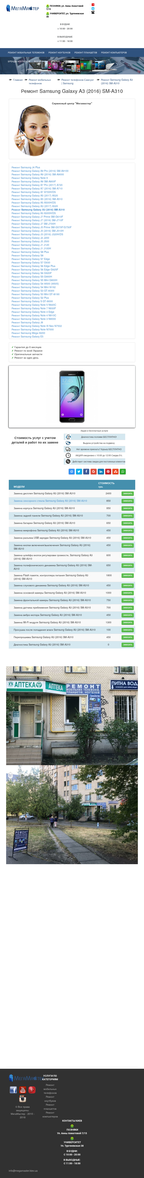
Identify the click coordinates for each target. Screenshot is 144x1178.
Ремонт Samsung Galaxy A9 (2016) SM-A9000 (38, 174)
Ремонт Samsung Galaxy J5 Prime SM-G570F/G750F (42, 227)
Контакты (69, 61)
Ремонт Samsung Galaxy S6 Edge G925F (35, 269)
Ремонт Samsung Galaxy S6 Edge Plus (33, 266)
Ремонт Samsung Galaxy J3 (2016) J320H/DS (37, 234)
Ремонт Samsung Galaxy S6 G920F (32, 273)
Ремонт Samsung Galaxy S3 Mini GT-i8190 (36, 294)
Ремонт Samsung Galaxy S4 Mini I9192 (34, 287)
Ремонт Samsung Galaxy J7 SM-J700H (33, 223)
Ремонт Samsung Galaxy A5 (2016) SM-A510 (37, 199)
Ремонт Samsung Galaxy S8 (27, 255)
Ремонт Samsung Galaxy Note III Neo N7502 (37, 326)
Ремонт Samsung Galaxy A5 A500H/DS (34, 202)
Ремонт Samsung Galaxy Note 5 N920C (34, 304)
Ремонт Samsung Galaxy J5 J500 (30, 241)
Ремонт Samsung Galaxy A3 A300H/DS (34, 213)
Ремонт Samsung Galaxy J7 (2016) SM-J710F (37, 220)
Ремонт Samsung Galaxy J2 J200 (30, 237)
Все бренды (41, 61)
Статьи (56, 61)
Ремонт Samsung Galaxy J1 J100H (31, 248)
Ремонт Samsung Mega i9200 (28, 333)
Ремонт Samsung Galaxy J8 (27, 322)
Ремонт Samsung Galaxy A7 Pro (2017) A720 (37, 185)
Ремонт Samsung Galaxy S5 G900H (32, 276)
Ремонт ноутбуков (59, 52)
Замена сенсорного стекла (50, 500)
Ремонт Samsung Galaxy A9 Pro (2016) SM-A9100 (40, 171)
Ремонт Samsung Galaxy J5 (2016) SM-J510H (38, 230)
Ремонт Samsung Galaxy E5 (27, 336)
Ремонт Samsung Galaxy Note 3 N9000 (34, 319)
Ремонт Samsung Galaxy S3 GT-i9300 (33, 290)
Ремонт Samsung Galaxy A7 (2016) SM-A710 (37, 188)
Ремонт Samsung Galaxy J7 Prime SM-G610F (37, 216)
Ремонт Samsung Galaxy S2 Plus (30, 297)
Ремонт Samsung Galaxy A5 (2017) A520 (35, 195)
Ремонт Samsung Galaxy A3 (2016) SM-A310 (38, 209)
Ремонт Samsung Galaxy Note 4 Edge (33, 311)
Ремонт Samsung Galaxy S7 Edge (31, 259)
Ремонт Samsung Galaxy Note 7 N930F (34, 308)
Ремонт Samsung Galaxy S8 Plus (30, 252)
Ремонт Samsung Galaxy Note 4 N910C (34, 315)
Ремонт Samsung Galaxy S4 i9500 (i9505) (35, 283)
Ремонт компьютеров (114, 52)
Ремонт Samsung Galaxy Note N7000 (33, 329)
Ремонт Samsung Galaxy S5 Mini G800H (34, 280)
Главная (18, 79)
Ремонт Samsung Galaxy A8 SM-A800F (34, 181)
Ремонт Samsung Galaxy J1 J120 (30, 245)
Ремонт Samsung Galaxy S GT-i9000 (32, 301)
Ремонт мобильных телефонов (26, 52)
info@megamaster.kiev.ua (23, 1170)
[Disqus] (72, 1018)
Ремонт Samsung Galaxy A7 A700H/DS (34, 192)
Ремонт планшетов (85, 52)
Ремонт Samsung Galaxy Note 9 (30, 178)
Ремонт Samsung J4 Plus (26, 167)
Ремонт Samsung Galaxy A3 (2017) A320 (35, 206)
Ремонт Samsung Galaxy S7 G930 (31, 262)
